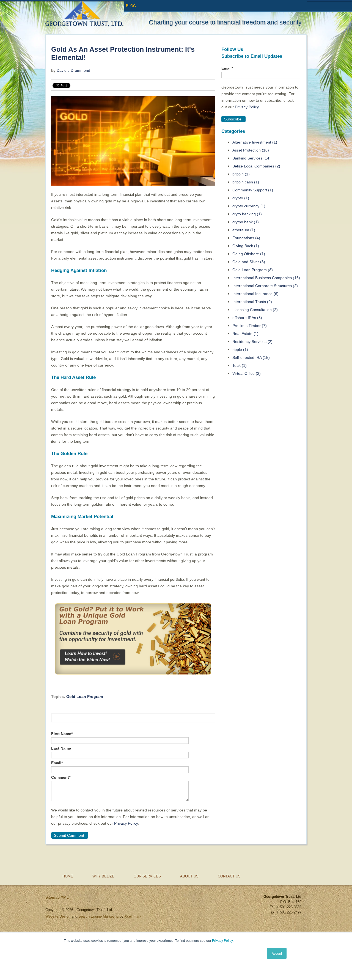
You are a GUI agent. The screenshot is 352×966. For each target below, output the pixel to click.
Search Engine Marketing (98, 916)
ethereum (243, 230)
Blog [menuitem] (131, 6)
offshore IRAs (247, 317)
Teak (239, 365)
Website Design (57, 916)
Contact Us (229, 876)
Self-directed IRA (251, 357)
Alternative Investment (254, 142)
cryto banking (247, 214)
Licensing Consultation (255, 309)
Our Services (147, 876)
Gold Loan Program (84, 696)
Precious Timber (249, 325)
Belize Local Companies (256, 166)
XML (65, 897)
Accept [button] (277, 953)
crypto (240, 198)
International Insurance (255, 293)
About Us (189, 876)
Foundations (246, 238)
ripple (240, 349)
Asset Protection (250, 150)
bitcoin (241, 174)
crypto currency (248, 206)
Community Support (252, 190)
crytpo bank (245, 222)
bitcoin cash (245, 182)
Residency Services (252, 341)
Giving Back (245, 246)
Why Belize (103, 876)
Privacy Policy (222, 940)
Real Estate (245, 333)
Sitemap (52, 897)
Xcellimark (133, 916)
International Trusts (252, 301)
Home (67, 876)
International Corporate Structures (265, 286)
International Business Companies (266, 278)
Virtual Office (246, 373)
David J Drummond (73, 70)
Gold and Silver (248, 262)
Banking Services (251, 158)
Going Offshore (248, 254)
